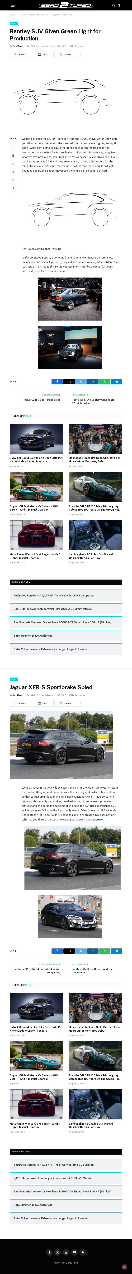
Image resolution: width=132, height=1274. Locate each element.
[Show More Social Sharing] (80, 54)
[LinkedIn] (13, 172)
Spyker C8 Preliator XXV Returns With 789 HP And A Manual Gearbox (34, 508)
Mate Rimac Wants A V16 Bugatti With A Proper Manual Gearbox (35, 556)
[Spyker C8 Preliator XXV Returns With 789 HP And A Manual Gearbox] (36, 487)
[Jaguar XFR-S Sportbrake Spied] (61, 778)
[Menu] (13, 5)
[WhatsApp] (13, 180)
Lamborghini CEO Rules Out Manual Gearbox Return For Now (91, 556)
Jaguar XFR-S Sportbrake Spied (42, 399)
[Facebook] (13, 147)
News (14, 23)
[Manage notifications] (124, 1266)
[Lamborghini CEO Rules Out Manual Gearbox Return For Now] (95, 535)
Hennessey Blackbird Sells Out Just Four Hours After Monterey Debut (94, 459)
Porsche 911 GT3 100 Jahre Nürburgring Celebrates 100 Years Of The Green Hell (94, 508)
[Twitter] (13, 163)
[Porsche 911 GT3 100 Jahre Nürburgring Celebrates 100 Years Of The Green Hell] (95, 487)
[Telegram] (13, 188)
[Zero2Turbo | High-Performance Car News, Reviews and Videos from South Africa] (66, 5)
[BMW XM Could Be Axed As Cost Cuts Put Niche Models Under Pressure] (36, 439)
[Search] (114, 5)
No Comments (78, 46)
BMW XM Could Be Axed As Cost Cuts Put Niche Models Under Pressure (36, 459)
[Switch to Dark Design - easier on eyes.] (119, 5)
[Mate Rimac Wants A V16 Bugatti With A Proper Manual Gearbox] (36, 535)
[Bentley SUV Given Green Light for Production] (61, 129)
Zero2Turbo (18, 46)
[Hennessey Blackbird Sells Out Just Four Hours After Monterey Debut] (95, 439)
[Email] (13, 155)
